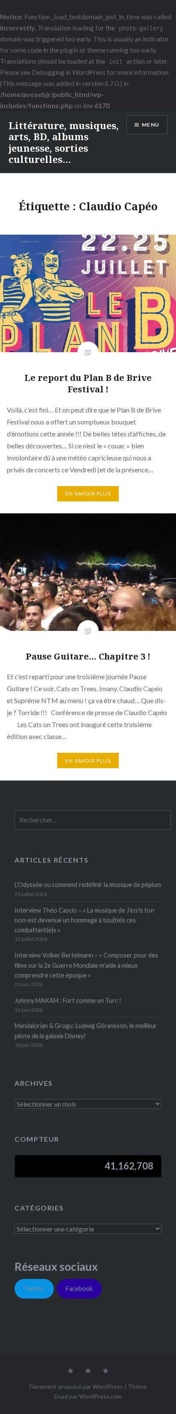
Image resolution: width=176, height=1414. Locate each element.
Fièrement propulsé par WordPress (76, 1386)
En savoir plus (88, 493)
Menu (150, 124)
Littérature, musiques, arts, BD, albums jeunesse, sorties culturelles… (64, 142)
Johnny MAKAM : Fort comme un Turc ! (68, 1000)
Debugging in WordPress (69, 72)
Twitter (33, 1288)
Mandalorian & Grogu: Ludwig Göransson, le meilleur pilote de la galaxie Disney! (86, 1030)
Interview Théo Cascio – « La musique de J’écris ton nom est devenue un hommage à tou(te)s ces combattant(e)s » (84, 920)
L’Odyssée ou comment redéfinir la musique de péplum (88, 884)
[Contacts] (70, 1371)
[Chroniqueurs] (88, 1371)
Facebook (79, 1288)
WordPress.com (100, 1396)
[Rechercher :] (92, 820)
